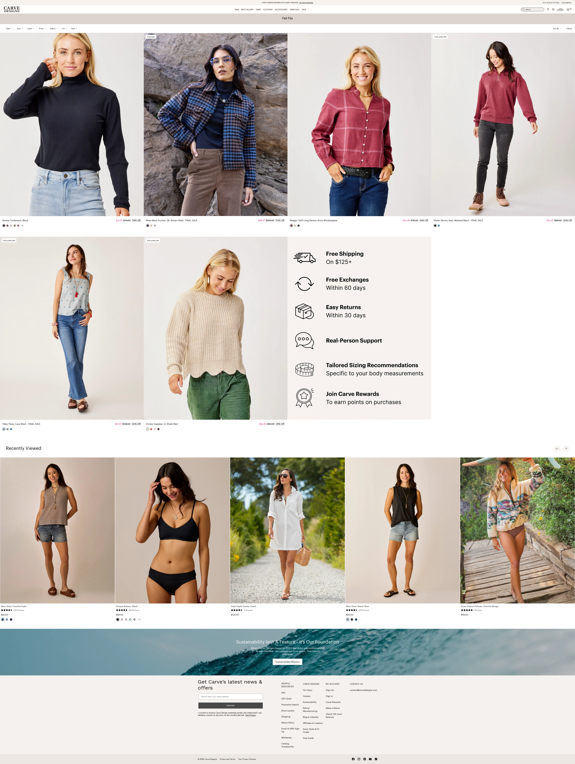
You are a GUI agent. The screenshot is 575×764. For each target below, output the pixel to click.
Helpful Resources (287, 685)
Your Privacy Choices (247, 759)
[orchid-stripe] (18, 225)
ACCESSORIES (281, 9)
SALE (304, 9)
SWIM (258, 9)
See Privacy (250, 715)
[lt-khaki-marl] (148, 429)
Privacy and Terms (227, 759)
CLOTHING (267, 9)
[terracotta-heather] (151, 429)
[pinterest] (364, 759)
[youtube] (370, 759)
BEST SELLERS (247, 9)
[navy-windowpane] (299, 225)
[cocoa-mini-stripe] (7, 225)
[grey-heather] (11, 225)
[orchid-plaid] (155, 225)
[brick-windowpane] (291, 225)
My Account (332, 684)
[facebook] (353, 759)
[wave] (158, 429)
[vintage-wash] (7, 429)
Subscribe (230, 705)
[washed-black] (435, 225)
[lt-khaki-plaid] (151, 225)
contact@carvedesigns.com (363, 690)
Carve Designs (311, 684)
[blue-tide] (439, 225)
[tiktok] (376, 759)
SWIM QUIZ (294, 9)
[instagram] (359, 759)
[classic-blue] (11, 429)
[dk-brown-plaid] (148, 225)
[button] (11, 28)
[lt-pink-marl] (155, 429)
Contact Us (356, 684)
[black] (4, 225)
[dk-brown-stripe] (15, 225)
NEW (237, 9)
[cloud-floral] (295, 225)
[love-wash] (4, 429)
